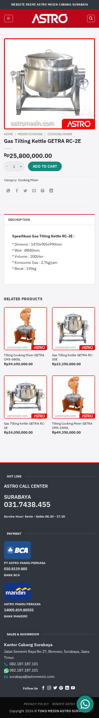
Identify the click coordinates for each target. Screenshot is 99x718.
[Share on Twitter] (25, 191)
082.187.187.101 (24, 663)
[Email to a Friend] (34, 191)
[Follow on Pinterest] (61, 688)
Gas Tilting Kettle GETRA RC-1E (24, 425)
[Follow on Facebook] (43, 688)
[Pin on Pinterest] (42, 191)
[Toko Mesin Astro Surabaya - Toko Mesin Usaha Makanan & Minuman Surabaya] (50, 18)
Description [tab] (19, 220)
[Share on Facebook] (17, 191)
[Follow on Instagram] (49, 688)
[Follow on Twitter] (55, 688)
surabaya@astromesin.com (32, 676)
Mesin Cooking (30, 134)
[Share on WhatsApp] (8, 191)
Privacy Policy (36, 704)
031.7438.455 (27, 504)
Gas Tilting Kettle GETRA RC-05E (72, 357)
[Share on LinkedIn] (51, 191)
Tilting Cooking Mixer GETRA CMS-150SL (72, 425)
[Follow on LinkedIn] (67, 688)
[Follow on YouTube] (73, 688)
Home (8, 134)
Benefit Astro (63, 704)
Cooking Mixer (60, 134)
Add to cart (45, 166)
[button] (8, 18)
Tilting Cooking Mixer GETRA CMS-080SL (24, 357)
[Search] (91, 18)
